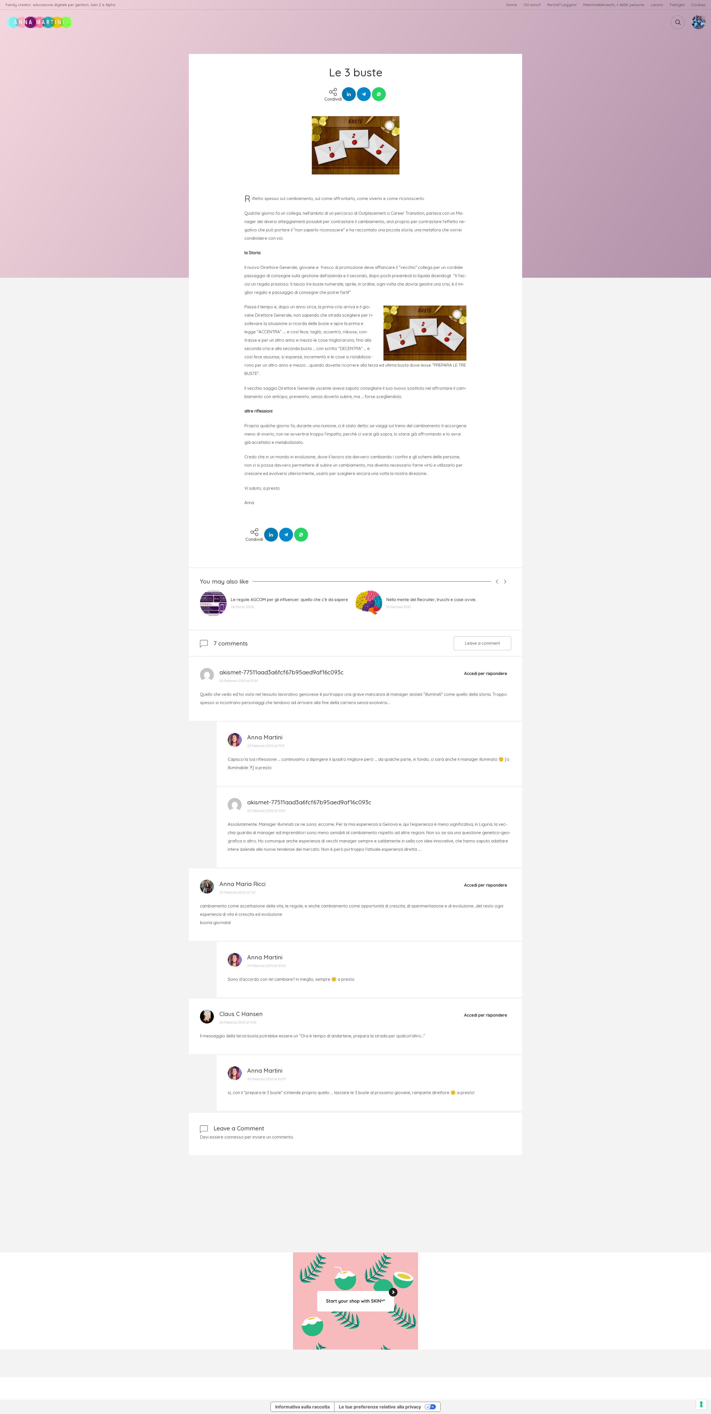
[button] (496, 581)
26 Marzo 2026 (242, 607)
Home (511, 4)
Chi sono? (532, 4)
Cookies (698, 4)
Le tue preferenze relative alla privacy (380, 1407)
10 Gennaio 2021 (398, 607)
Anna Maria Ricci (242, 883)
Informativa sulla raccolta (302, 1407)
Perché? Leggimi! (562, 4)
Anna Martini (264, 737)
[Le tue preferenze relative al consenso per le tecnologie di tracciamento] (701, 1404)
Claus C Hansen (241, 1013)
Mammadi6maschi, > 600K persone (613, 4)
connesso (234, 1137)
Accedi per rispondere (485, 673)
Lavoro (657, 4)
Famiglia (677, 4)
